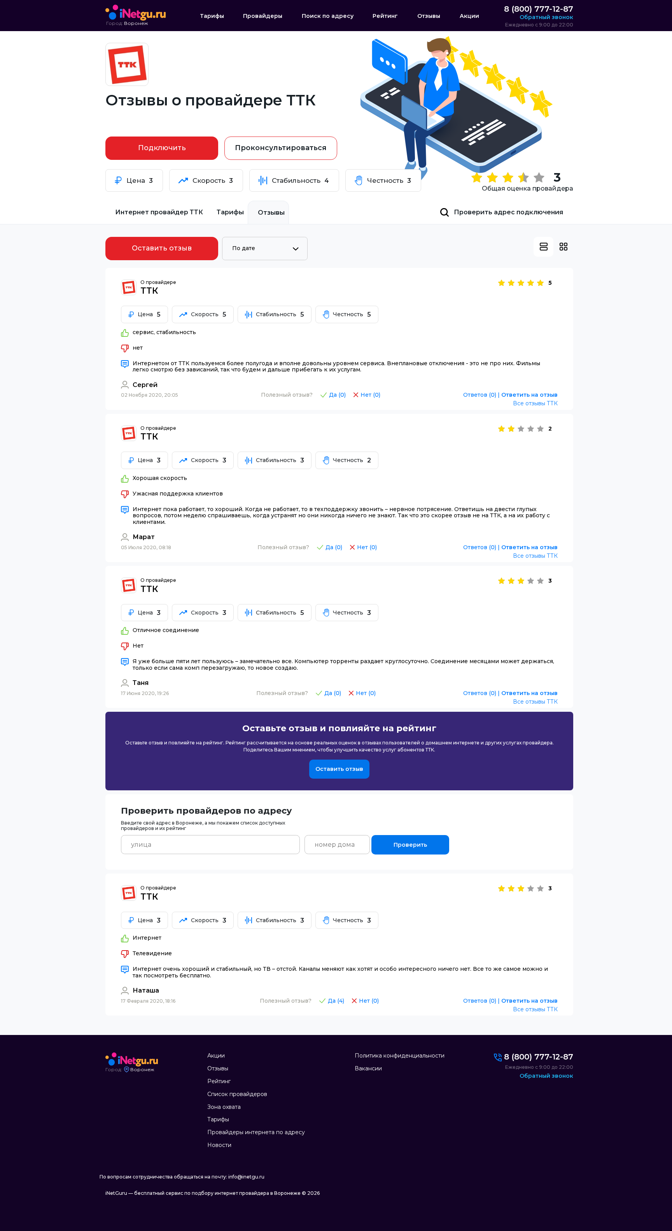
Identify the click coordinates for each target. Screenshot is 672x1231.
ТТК (149, 290)
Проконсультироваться (281, 148)
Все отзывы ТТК (535, 403)
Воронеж (136, 23)
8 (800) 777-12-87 (538, 9)
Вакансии (368, 1068)
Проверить (410, 844)
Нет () (370, 395)
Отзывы (428, 16)
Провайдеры (262, 16)
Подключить (162, 148)
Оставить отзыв (162, 248)
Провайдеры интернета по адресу (256, 1132)
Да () (337, 395)
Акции (469, 16)
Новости (219, 1145)
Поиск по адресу (328, 16)
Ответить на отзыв (529, 395)
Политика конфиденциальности (399, 1055)
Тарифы (212, 16)
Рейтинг (385, 16)
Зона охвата (224, 1106)
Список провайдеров (237, 1094)
